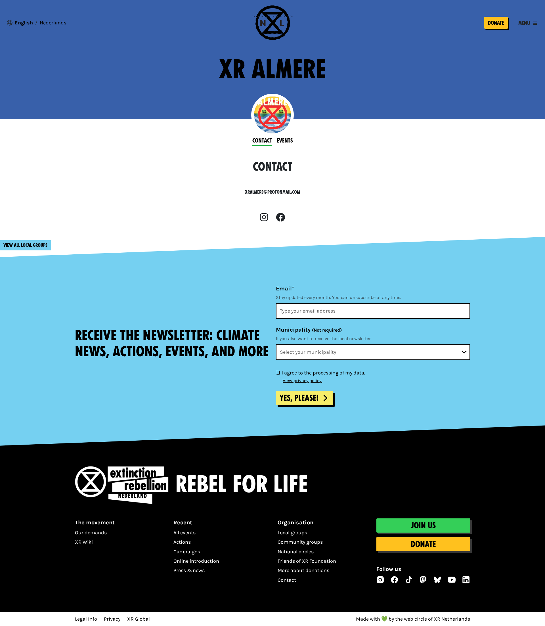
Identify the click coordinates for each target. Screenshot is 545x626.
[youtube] (452, 580)
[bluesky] (437, 580)
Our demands (91, 532)
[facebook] (280, 217)
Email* (285, 288)
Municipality (309, 329)
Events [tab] (285, 140)
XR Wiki (84, 542)
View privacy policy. (302, 380)
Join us (423, 525)
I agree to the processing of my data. (323, 373)
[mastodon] (423, 580)
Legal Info (86, 619)
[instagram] (264, 217)
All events (184, 532)
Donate (496, 23)
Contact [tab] (262, 140)
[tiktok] (409, 580)
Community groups (300, 542)
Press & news (189, 570)
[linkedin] (466, 580)
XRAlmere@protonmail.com (272, 192)
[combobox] (373, 352)
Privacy (112, 619)
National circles (296, 551)
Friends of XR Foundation (307, 561)
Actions (182, 542)
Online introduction (196, 561)
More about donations (303, 570)
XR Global (138, 619)
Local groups (292, 532)
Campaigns (186, 551)
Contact (287, 580)
